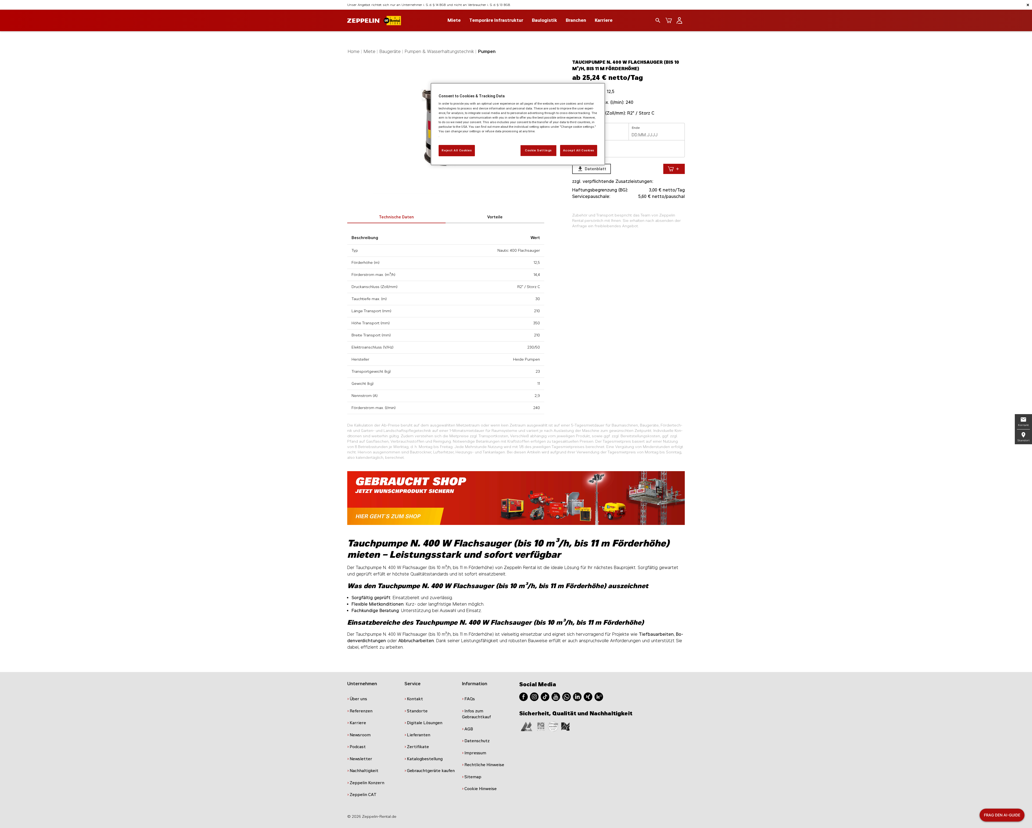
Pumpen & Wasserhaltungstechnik (439, 51)
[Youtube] (555, 696)
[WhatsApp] (566, 696)
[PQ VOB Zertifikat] (541, 726)
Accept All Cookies (578, 150)
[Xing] (588, 696)
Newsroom (360, 735)
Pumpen (487, 51)
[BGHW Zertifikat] (553, 726)
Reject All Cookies (457, 150)
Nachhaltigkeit (364, 770)
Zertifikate (418, 746)
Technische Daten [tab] (396, 217)
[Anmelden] (679, 20)
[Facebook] (523, 696)
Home (354, 51)
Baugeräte (390, 51)
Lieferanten (418, 735)
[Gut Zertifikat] (526, 726)
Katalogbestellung (425, 758)
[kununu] (598, 696)
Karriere (603, 20)
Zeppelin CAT (363, 794)
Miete (369, 51)
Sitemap (472, 776)
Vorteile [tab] (495, 217)
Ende (636, 128)
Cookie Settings (538, 150)
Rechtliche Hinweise (484, 764)
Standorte (417, 711)
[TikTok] (545, 696)
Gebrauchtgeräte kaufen (431, 770)
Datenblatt (592, 169)
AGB (468, 729)
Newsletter (361, 758)
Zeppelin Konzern (367, 782)
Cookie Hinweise (480, 788)
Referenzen (361, 711)
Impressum (475, 753)
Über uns (358, 698)
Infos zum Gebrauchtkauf (476, 714)
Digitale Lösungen (424, 722)
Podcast (358, 746)
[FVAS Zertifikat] (565, 726)
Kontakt (415, 698)
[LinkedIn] (577, 696)
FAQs (469, 698)
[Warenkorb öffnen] (668, 20)
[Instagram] (534, 696)
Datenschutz (477, 740)
